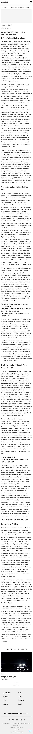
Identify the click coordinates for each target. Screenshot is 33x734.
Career (20, 704)
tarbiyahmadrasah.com (8, 457)
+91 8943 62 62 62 (10, 713)
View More (16, 685)
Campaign (21, 700)
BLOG (4, 700)
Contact (5, 704)
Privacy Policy (16, 725)
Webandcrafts (19, 732)
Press (19, 692)
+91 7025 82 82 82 (23, 713)
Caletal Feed (6, 692)
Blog (2, 674)
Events (20, 696)
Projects (5, 696)
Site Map (16, 729)
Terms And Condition (16, 727)
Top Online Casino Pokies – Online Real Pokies (14, 520)
